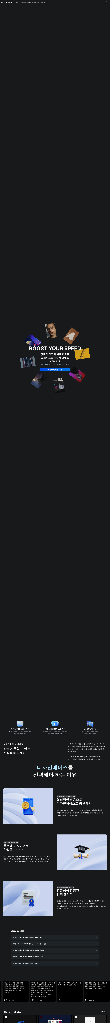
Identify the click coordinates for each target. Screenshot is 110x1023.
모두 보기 (103, 1012)
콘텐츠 (29, 2)
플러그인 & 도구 (38, 2)
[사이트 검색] (106, 2)
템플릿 (23, 2)
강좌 (16, 2)
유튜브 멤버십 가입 (55, 370)
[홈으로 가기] (6, 2)
